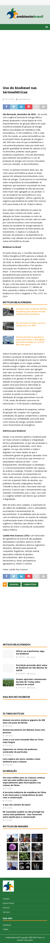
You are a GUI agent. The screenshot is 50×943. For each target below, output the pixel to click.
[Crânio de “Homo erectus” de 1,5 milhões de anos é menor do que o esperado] (24, 866)
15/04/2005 (22, 673)
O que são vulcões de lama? (17, 804)
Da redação (10, 771)
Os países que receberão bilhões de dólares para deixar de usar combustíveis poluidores (31, 311)
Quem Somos (8, 903)
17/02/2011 (22, 657)
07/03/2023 (8, 755)
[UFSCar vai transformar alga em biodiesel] (8, 654)
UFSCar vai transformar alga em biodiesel (30, 652)
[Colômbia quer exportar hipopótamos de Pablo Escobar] (12, 856)
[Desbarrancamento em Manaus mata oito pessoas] (24, 838)
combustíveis (30, 584)
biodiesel (14, 584)
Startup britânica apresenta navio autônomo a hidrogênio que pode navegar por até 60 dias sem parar (30, 341)
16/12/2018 (9, 99)
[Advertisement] (25, 59)
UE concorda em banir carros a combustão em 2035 (31, 324)
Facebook (7, 925)
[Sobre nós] (8, 886)
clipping (32, 657)
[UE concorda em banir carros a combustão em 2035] (8, 326)
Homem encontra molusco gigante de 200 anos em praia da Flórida (24, 721)
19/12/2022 (8, 808)
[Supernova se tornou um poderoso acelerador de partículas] (12, 847)
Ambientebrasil (24, 99)
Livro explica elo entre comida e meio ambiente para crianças (21, 760)
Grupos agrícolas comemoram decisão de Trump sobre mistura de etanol (31, 682)
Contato (6, 898)
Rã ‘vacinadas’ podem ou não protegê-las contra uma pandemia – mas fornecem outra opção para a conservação (23, 814)
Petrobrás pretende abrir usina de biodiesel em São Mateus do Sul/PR (31, 668)
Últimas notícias (13, 713)
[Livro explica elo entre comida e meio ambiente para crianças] (24, 847)
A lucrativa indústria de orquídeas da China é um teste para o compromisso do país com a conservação (24, 795)
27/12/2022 (8, 788)
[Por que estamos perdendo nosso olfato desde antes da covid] (37, 856)
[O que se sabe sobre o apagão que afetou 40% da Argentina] (37, 866)
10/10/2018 (22, 688)
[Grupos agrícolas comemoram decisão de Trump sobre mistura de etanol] (8, 682)
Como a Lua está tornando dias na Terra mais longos (23, 740)
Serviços (6, 912)
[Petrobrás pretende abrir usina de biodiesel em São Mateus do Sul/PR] (8, 668)
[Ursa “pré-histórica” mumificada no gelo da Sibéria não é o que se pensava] (37, 847)
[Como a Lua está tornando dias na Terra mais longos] (37, 838)
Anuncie (6, 907)
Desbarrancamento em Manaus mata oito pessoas (24, 731)
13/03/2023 (8, 726)
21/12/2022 (8, 801)
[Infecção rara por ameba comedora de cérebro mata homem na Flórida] (24, 856)
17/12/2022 (8, 820)
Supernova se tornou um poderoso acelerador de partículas (20, 750)
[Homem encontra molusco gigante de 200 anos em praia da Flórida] (12, 838)
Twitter (5, 929)
